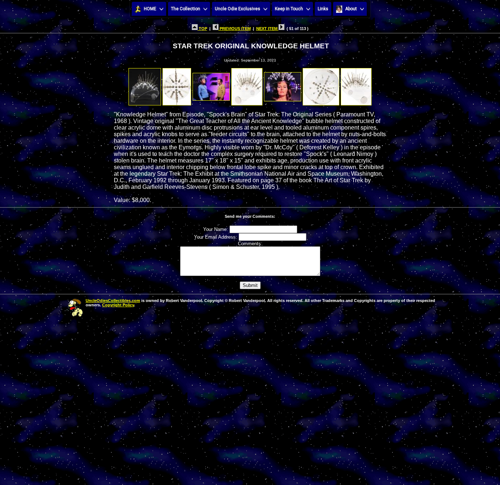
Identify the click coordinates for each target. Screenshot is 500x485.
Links (323, 8)
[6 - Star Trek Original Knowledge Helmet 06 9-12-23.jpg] (321, 85)
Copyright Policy (118, 305)
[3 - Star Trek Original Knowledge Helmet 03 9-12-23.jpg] (211, 85)
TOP (202, 28)
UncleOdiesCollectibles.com (113, 300)
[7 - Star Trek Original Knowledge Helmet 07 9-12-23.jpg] (356, 85)
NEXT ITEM (267, 28)
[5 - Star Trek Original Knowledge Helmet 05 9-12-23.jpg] (282, 85)
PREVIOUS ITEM (235, 28)
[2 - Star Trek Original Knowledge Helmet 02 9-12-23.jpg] (177, 85)
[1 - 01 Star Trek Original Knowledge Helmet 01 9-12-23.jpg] (144, 85)
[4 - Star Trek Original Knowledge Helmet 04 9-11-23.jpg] (246, 85)
